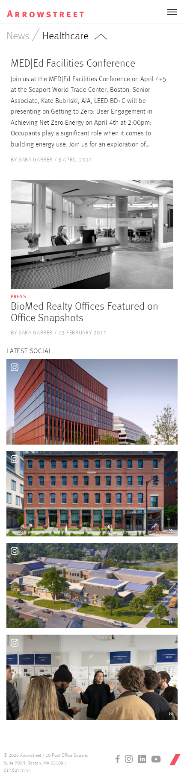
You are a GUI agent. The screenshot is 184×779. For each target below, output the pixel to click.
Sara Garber (35, 160)
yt (156, 759)
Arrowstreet (53, 9)
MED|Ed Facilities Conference (73, 64)
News (18, 36)
